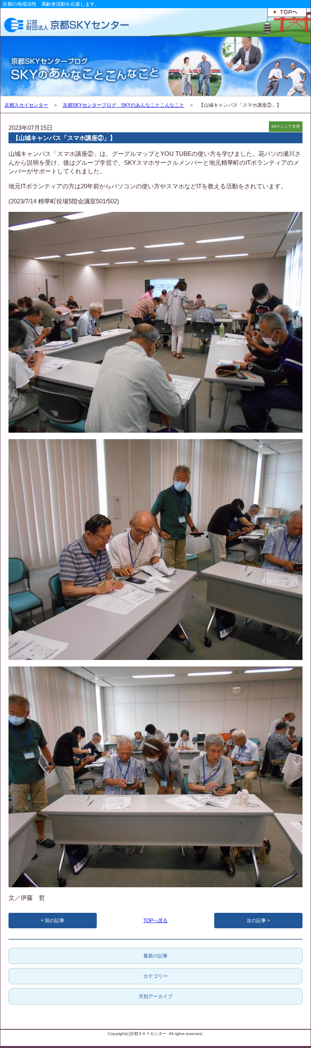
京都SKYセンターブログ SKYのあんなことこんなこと (123, 105)
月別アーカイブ (155, 996)
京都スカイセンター (26, 105)
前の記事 (54, 920)
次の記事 (256, 920)
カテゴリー (155, 976)
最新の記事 (155, 956)
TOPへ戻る (155, 920)
